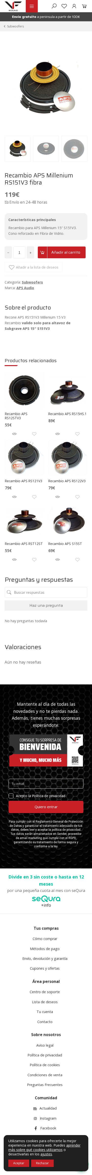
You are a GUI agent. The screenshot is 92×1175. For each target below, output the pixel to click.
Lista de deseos (45, 1002)
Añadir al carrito (65, 252)
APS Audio (25, 287)
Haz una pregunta (46, 605)
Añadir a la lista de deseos (37, 267)
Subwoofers (15, 26)
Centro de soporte (45, 991)
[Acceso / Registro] (74, 6)
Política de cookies (45, 1065)
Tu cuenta (45, 1011)
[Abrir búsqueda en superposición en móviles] (54, 6)
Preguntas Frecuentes (45, 1084)
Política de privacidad (44, 1055)
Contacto (45, 1021)
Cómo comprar (45, 938)
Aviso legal (44, 1045)
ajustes (46, 1154)
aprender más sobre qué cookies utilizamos (44, 1147)
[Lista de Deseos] (64, 6)
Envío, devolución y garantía (44, 958)
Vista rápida (14, 434)
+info (46, 905)
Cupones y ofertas (45, 968)
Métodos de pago (45, 948)
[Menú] (32, 6)
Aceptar (18, 1163)
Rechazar (42, 1163)
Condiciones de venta (44, 1075)
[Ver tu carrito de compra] (83, 6)
